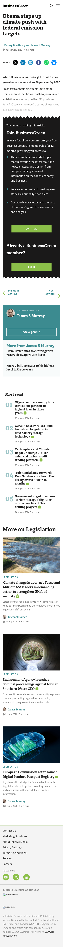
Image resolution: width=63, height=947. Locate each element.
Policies (7, 858)
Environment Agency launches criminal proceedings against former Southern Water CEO (30, 684)
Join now (31, 229)
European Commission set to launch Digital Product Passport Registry (30, 774)
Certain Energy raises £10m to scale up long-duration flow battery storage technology (34, 431)
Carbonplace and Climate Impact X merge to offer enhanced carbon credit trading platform (32, 454)
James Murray (17, 709)
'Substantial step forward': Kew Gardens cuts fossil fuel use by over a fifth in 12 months (35, 478)
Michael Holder (17, 617)
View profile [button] (31, 332)
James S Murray (40, 45)
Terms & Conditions (14, 853)
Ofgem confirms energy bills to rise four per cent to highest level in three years (34, 407)
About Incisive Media (15, 842)
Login (31, 267)
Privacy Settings (12, 847)
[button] (51, 6)
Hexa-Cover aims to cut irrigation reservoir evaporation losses (29, 353)
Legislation (10, 577)
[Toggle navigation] (56, 6)
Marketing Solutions (15, 836)
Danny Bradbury (14, 45)
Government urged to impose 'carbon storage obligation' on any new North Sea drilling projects (35, 501)
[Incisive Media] (9, 907)
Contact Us (9, 831)
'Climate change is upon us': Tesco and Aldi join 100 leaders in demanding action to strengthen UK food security (31, 589)
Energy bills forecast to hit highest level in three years (30, 367)
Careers (7, 864)
